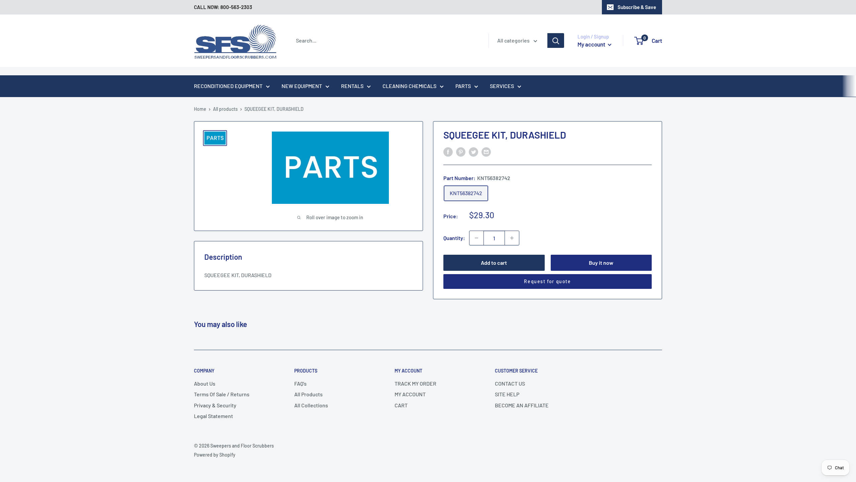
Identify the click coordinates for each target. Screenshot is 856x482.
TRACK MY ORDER (415, 383)
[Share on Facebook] (448, 151)
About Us (204, 383)
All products (225, 109)
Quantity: (454, 238)
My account (591, 44)
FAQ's (300, 383)
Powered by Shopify (214, 455)
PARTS (463, 86)
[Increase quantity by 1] (512, 238)
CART (401, 405)
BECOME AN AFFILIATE (522, 405)
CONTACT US (510, 383)
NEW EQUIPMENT (302, 86)
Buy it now (601, 262)
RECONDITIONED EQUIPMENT (228, 86)
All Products (308, 394)
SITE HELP (507, 394)
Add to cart (494, 262)
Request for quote (547, 281)
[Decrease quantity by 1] (476, 238)
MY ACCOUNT (410, 394)
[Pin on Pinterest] (460, 151)
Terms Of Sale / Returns (221, 394)
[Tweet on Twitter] (473, 151)
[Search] (555, 40)
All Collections (311, 405)
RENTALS (352, 86)
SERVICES (502, 86)
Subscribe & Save (637, 7)
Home (200, 109)
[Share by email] (486, 151)
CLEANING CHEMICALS (409, 86)
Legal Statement (213, 416)
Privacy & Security (215, 405)
